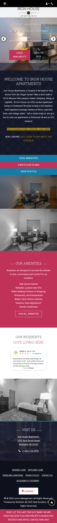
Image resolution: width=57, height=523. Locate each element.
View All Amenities (28, 314)
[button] (47, 3)
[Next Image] (53, 39)
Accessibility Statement (28, 481)
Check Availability (19, 55)
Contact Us (47, 475)
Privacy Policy (32, 475)
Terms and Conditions (12, 475)
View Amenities (28, 158)
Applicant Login (35, 470)
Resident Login (19, 470)
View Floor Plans (28, 164)
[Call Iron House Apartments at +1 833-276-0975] (52, 3)
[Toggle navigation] (4, 3)
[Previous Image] (4, 39)
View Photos (28, 171)
